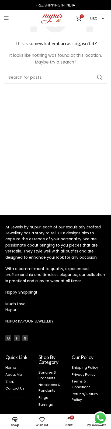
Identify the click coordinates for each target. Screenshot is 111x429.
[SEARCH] (99, 77)
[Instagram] (8, 338)
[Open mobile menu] (6, 18)
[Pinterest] (25, 338)
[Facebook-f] (17, 338)
